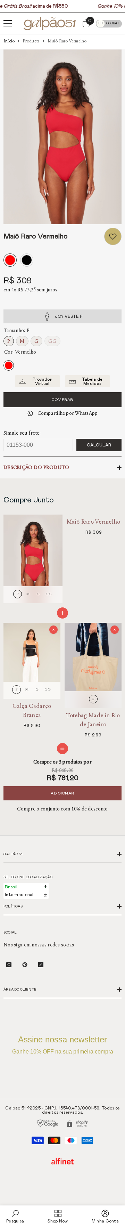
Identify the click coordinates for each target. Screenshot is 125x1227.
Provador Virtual (42, 381)
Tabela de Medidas (92, 381)
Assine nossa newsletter (62, 1045)
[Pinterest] (24, 964)
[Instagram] (8, 964)
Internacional (19, 895)
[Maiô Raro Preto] (27, 261)
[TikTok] (40, 964)
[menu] (7, 23)
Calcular (99, 445)
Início (9, 41)
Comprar (62, 400)
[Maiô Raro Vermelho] (10, 261)
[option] (62, 136)
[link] (113, 236)
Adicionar (62, 793)
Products (31, 41)
